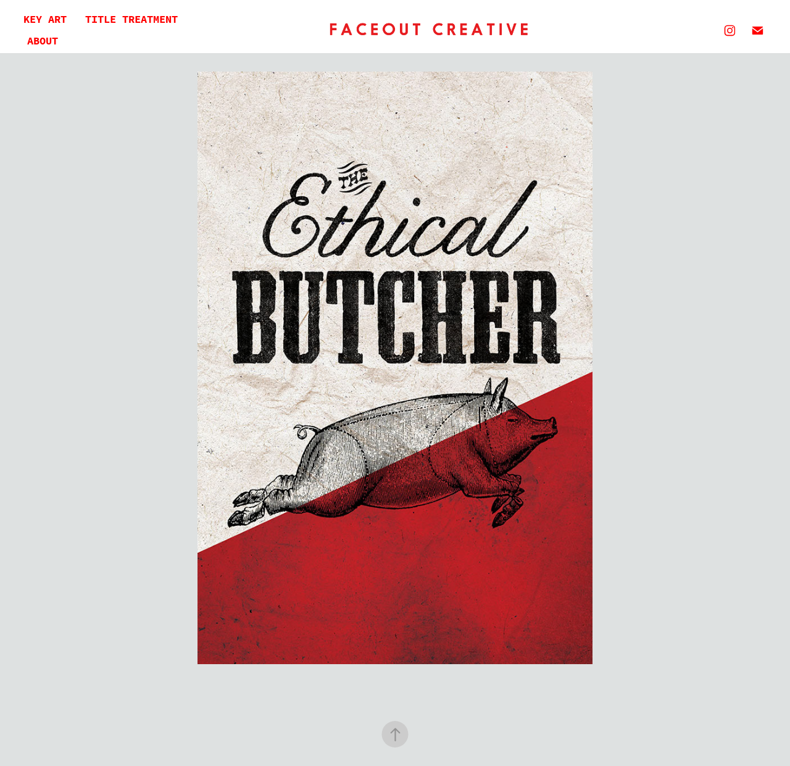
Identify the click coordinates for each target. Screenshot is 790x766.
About (42, 41)
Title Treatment (131, 19)
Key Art (45, 19)
